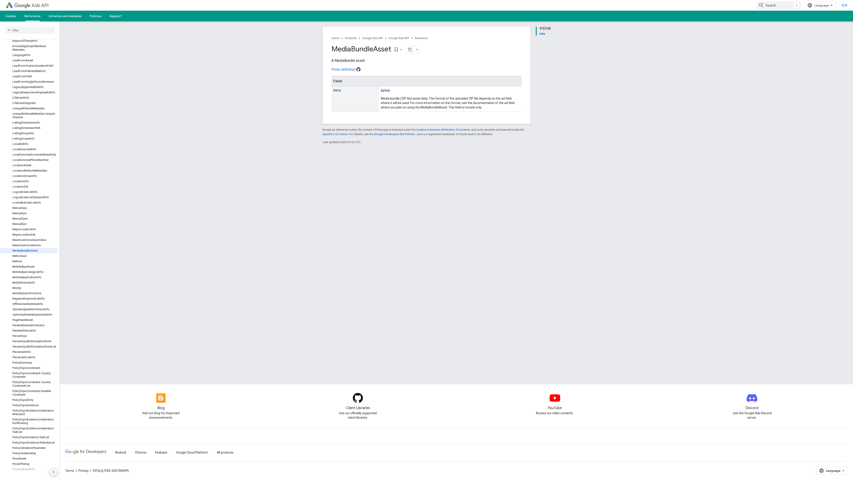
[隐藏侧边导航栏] (53, 472)
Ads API (40, 5)
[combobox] (779, 5)
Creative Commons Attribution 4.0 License (443, 129)
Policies (96, 16)
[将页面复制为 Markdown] (410, 49)
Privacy (83, 470)
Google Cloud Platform (192, 452)
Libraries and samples (65, 16)
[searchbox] (29, 30)
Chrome (140, 452)
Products (351, 38)
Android (120, 452)
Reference (32, 16)
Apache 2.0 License (335, 134)
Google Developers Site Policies (394, 134)
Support (116, 16)
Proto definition (343, 69)
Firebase (161, 452)
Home (335, 38)
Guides (10, 16)
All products (225, 452)
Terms (69, 470)
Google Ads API (372, 38)
